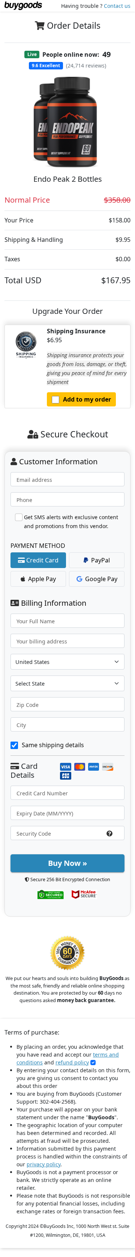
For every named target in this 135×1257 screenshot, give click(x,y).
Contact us (117, 5)
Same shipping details (53, 745)
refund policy (72, 1062)
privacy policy (43, 1164)
